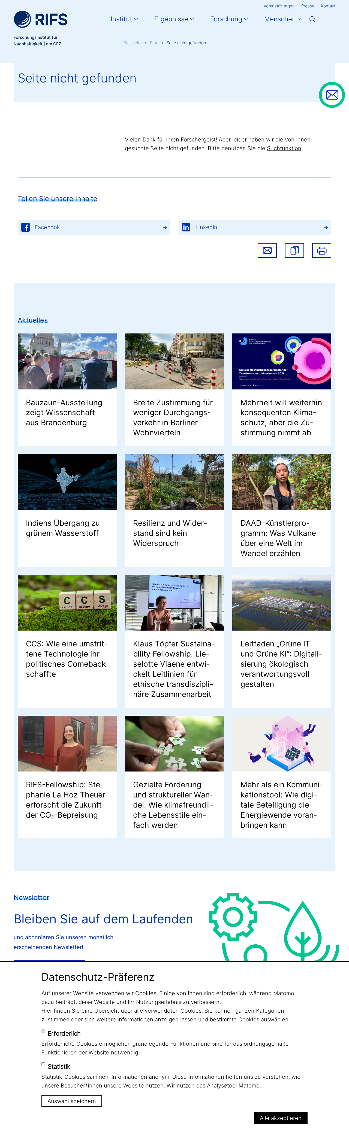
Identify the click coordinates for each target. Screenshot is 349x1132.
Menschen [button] (280, 19)
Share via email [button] (267, 250)
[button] (294, 250)
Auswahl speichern (71, 1101)
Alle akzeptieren (281, 1118)
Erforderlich (64, 1033)
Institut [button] (121, 19)
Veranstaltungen (279, 5)
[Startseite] (41, 19)
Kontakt (328, 5)
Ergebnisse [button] (171, 19)
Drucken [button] (321, 250)
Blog (154, 42)
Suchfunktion (284, 148)
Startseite (133, 42)
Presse (307, 5)
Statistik (59, 1066)
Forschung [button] (226, 19)
